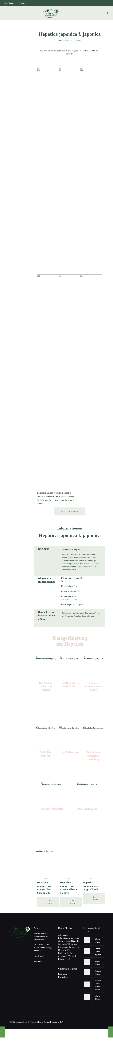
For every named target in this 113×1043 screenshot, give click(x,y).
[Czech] (79, 3)
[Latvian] (107, 3)
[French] (97, 3)
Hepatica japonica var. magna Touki (90, 886)
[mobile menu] (98, 13)
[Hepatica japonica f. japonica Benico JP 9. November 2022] (110, 1031)
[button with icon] (87, 940)
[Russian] (88, 3)
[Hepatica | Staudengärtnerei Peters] (51, 13)
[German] (70, 3)
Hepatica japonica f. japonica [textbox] (70, 535)
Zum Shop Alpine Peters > (14, 3)
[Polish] (93, 3)
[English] (75, 3)
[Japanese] (84, 3)
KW (61, 1022)
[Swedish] (102, 3)
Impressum (62, 974)
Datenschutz (63, 977)
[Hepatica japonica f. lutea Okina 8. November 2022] (2, 1031)
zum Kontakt (39, 956)
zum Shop (38, 961)
